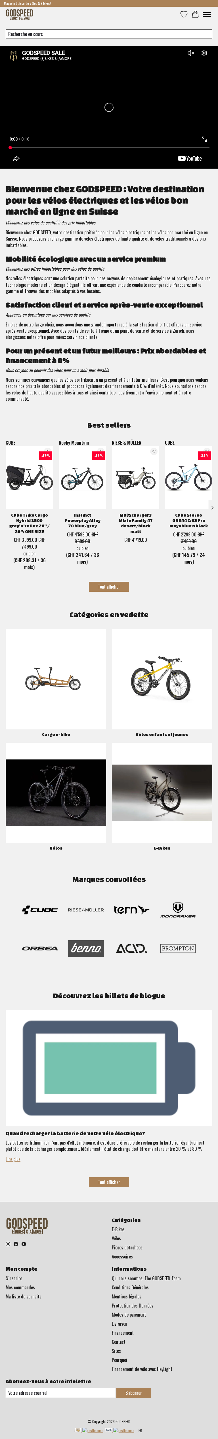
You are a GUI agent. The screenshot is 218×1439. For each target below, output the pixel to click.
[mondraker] (178, 911)
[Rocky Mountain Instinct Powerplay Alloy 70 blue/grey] (82, 477)
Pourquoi (119, 1360)
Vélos (56, 848)
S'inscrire (14, 1278)
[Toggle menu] (206, 14)
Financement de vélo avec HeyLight (142, 1369)
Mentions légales (126, 1296)
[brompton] (178, 949)
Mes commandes (20, 1287)
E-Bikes (162, 848)
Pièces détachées (127, 1247)
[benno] (86, 949)
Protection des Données (132, 1305)
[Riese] (86, 911)
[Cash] (88, 1430)
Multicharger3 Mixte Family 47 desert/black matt (136, 523)
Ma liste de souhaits (23, 1296)
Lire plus (13, 1159)
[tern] (132, 911)
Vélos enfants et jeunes (162, 734)
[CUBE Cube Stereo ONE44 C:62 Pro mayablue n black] (188, 477)
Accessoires (122, 1256)
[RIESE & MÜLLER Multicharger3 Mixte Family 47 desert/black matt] (135, 477)
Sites (116, 1350)
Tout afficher (109, 586)
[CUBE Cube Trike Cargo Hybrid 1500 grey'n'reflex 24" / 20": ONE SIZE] (29, 477)
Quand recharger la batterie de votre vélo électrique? (75, 1133)
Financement (123, 1332)
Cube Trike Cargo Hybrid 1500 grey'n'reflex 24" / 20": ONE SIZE (29, 523)
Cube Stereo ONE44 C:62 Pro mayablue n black (188, 520)
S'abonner (133, 1392)
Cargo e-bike (56, 734)
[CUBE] (40, 911)
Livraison (119, 1323)
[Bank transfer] (119, 1430)
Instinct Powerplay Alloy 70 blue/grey (82, 520)
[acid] (132, 949)
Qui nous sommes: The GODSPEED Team (146, 1278)
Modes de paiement (129, 1314)
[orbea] (40, 949)
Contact (118, 1341)
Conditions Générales (130, 1287)
